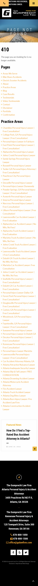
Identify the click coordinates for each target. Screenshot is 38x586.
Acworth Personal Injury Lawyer (17, 196)
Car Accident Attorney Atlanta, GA (18, 361)
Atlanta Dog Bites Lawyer (14, 395)
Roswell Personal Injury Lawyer (17, 165)
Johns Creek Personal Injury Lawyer (19, 155)
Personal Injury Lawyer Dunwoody (18, 186)
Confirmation (9, 115)
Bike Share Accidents (12, 77)
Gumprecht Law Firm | (13, 561)
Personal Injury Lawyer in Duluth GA (19, 334)
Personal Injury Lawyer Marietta (17, 351)
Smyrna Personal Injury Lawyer (17, 200)
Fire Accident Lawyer (12, 389)
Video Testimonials (11, 101)
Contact (6, 104)
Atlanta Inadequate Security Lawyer (19, 368)
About (5, 84)
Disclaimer (7, 108)
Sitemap (33, 561)
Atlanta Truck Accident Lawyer (17, 392)
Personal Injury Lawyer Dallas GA (18, 292)
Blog (5, 91)
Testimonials (8, 97)
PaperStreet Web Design (22, 563)
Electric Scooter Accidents (14, 80)
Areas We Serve (10, 73)
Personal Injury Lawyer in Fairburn (18, 141)
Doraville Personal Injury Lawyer (17, 183)
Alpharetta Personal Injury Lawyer (18, 152)
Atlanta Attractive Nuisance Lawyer (19, 365)
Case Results (8, 94)
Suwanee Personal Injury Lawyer (17, 330)
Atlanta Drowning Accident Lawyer (19, 378)
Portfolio (7, 111)
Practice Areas (9, 87)
